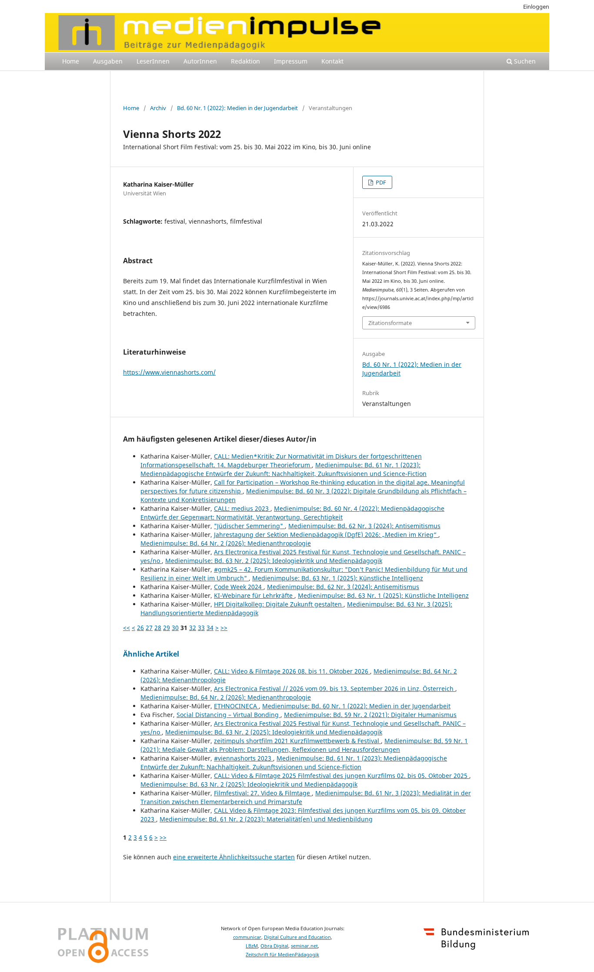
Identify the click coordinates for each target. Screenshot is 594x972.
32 (192, 627)
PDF (380, 182)
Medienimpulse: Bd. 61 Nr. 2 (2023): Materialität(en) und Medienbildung (266, 819)
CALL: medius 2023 (242, 508)
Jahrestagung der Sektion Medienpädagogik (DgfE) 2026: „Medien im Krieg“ (326, 534)
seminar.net (304, 946)
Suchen (524, 61)
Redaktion (245, 61)
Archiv (158, 108)
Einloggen (536, 6)
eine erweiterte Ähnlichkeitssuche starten (234, 857)
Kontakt (332, 61)
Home (70, 61)
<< (126, 627)
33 (201, 627)
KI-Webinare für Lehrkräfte (254, 595)
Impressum (290, 61)
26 (140, 627)
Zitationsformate (390, 323)
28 (157, 627)
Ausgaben (108, 61)
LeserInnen (153, 61)
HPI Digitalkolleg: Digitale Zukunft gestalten (279, 604)
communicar (247, 937)
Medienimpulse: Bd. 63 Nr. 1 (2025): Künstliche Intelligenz (337, 578)
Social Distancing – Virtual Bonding (228, 715)
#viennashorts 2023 (243, 758)
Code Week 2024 (239, 587)
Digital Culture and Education (297, 937)
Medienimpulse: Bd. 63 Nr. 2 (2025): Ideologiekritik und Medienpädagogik (273, 560)
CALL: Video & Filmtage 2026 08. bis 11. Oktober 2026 (292, 671)
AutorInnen (200, 61)
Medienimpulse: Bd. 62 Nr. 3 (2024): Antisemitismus (364, 526)
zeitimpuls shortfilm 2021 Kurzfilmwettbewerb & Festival (297, 741)
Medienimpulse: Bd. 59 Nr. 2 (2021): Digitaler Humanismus (370, 715)
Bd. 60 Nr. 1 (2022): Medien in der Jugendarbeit (237, 108)
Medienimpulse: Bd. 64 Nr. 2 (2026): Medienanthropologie (225, 543)
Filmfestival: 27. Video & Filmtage (263, 793)
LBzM (252, 946)
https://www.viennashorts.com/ (169, 372)
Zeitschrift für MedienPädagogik (282, 955)
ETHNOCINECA (236, 706)
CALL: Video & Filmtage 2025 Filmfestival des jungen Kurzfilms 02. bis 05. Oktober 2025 (341, 775)
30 (175, 627)
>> (223, 627)
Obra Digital (274, 946)
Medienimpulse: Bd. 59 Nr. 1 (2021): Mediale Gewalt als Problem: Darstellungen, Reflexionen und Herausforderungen (304, 745)
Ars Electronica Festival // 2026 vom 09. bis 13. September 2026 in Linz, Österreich (334, 688)
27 (149, 627)
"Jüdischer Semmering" (249, 526)
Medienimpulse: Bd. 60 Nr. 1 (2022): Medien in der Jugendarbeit (356, 706)
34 (210, 627)
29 (166, 627)
